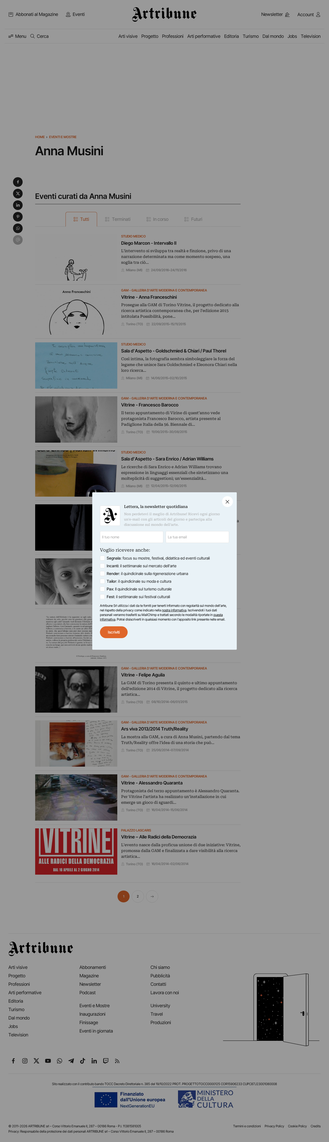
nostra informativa (174, 610)
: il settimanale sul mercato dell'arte (142, 565)
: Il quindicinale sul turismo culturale (139, 589)
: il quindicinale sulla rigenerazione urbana (147, 573)
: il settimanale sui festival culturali (138, 596)
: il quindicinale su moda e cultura (139, 581)
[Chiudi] (227, 501)
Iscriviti (114, 632)
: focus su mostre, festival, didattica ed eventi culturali (158, 558)
